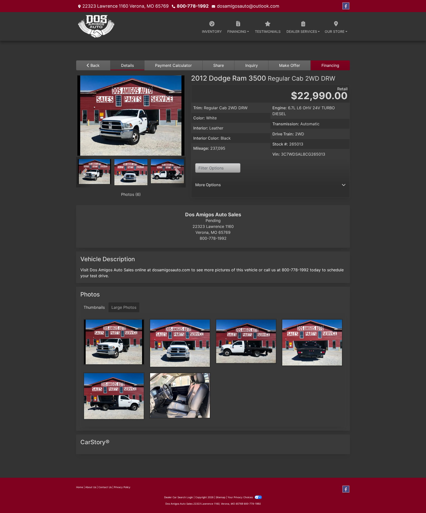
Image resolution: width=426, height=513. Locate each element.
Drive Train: (283, 133)
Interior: (200, 128)
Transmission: (285, 123)
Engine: (279, 107)
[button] (84, 172)
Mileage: (201, 148)
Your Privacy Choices (240, 497)
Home (79, 487)
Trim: (198, 107)
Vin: (276, 154)
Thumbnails (94, 307)
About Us (90, 487)
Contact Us (105, 487)
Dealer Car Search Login (178, 497)
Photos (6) (131, 194)
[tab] (127, 65)
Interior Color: (206, 138)
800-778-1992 (193, 6)
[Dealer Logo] (96, 26)
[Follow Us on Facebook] (345, 6)
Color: (199, 117)
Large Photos (123, 307)
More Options (208, 184)
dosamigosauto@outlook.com (248, 6)
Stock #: (280, 144)
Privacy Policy (122, 487)
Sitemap (220, 497)
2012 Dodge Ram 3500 (263, 78)
